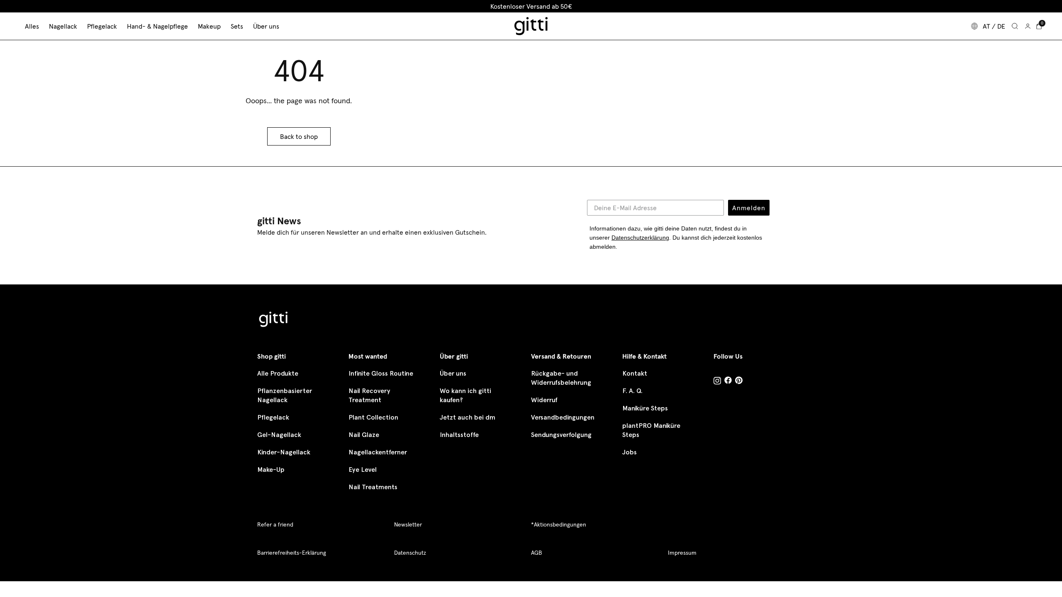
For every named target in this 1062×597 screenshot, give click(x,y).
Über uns (453, 373)
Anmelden (748, 208)
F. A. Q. (632, 391)
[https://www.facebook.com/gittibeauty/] (728, 381)
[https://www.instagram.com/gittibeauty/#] (717, 381)
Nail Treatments (372, 487)
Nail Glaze (363, 435)
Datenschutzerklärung (640, 237)
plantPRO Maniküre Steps (651, 430)
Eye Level (362, 469)
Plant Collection (373, 417)
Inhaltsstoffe (459, 435)
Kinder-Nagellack (283, 452)
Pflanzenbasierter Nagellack (284, 395)
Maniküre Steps (645, 408)
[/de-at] (273, 320)
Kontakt (634, 373)
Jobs (629, 452)
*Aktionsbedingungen (558, 524)
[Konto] (1028, 26)
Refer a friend (275, 524)
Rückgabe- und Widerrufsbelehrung (561, 377)
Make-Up (271, 469)
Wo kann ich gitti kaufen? (465, 395)
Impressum (682, 552)
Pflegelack (273, 417)
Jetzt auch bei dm (467, 417)
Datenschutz (410, 552)
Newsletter (408, 524)
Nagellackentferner (377, 452)
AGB (536, 552)
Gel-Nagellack (279, 435)
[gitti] (531, 26)
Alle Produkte (277, 373)
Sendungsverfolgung (561, 435)
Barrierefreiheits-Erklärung (291, 552)
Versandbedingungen (562, 417)
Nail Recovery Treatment (369, 395)
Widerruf (544, 400)
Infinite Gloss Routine (380, 373)
